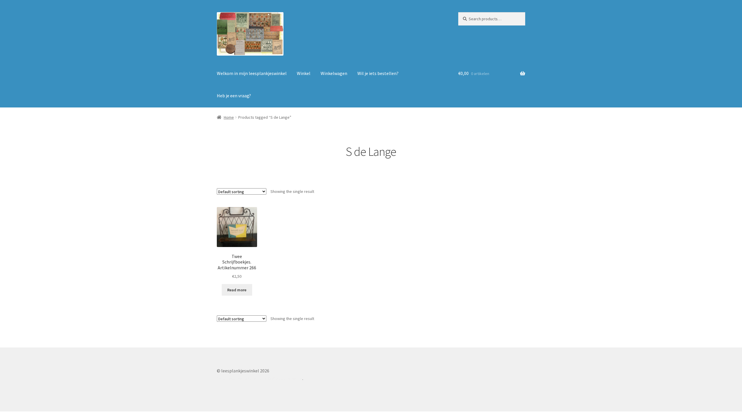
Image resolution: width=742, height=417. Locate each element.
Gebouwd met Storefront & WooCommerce (259, 378)
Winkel (303, 73)
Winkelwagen (334, 73)
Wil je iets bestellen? (378, 73)
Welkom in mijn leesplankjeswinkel (252, 73)
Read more (236, 289)
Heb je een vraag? (234, 95)
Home (229, 117)
